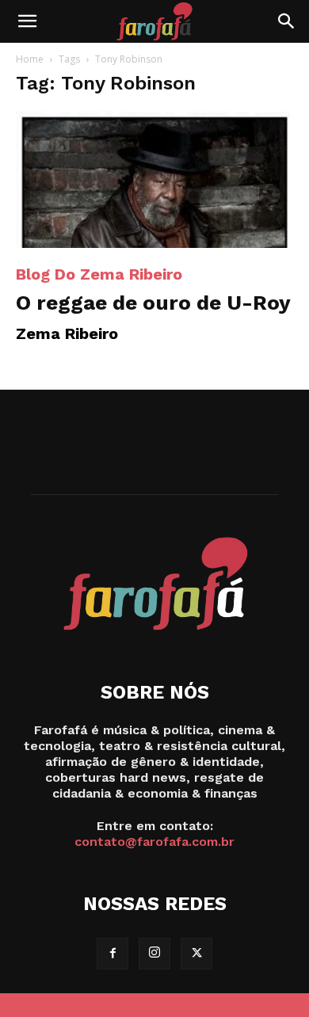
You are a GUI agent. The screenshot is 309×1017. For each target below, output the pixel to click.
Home (30, 59)
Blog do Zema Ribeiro (99, 274)
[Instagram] (154, 953)
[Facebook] (112, 953)
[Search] (287, 21)
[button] (27, 21)
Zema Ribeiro (67, 333)
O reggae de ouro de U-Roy (153, 302)
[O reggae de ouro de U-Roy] (154, 179)
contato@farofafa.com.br (154, 841)
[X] (196, 953)
